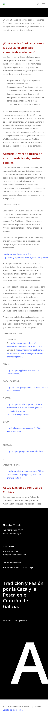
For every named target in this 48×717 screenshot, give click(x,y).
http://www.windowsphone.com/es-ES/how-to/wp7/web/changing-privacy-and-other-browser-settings (26, 474)
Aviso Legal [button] (28, 567)
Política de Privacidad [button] (12, 562)
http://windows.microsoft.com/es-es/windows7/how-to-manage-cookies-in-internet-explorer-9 (26, 353)
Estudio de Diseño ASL (13, 710)
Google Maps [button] (21, 620)
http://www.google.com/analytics (17, 254)
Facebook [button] (7, 620)
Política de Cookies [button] (11, 567)
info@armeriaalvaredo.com (14, 554)
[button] (43, 4)
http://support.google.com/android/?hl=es (25, 451)
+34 (10, 551)
